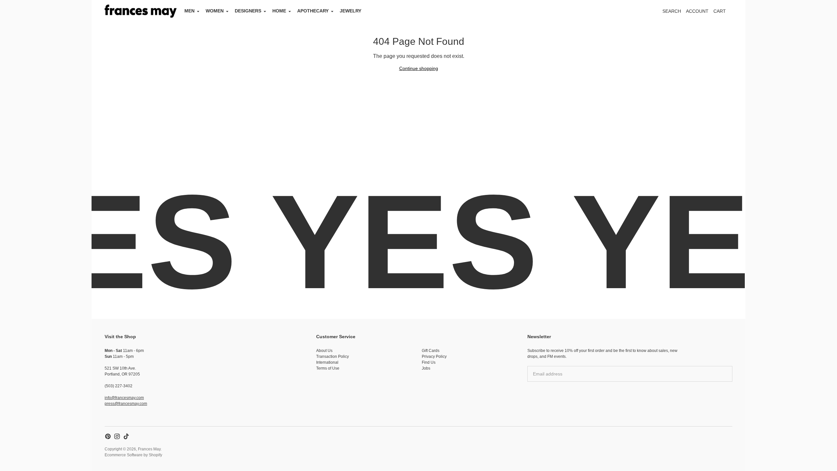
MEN (189, 10)
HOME (279, 10)
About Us (324, 350)
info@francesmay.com (124, 397)
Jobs (426, 368)
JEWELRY (350, 10)
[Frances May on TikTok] (126, 436)
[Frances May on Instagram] (117, 436)
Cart (723, 13)
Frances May (149, 449)
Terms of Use (327, 368)
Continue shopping (418, 68)
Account (697, 11)
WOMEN (215, 10)
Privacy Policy (434, 356)
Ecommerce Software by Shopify (133, 455)
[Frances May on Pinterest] (108, 436)
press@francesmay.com (126, 403)
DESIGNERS (248, 10)
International (327, 362)
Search (671, 11)
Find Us (429, 362)
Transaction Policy (332, 356)
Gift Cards (430, 350)
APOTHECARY (313, 10)
